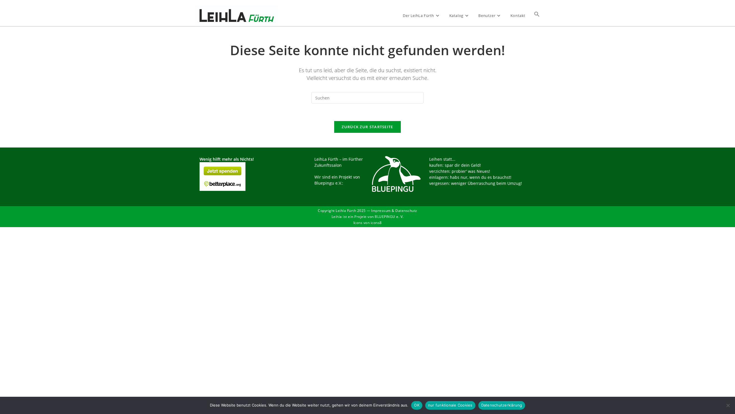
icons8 (376, 222)
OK (416, 405)
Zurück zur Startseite (367, 126)
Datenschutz (406, 210)
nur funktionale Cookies (450, 405)
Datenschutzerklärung (501, 405)
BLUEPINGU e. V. (389, 216)
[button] (537, 15)
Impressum (381, 210)
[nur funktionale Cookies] (728, 405)
